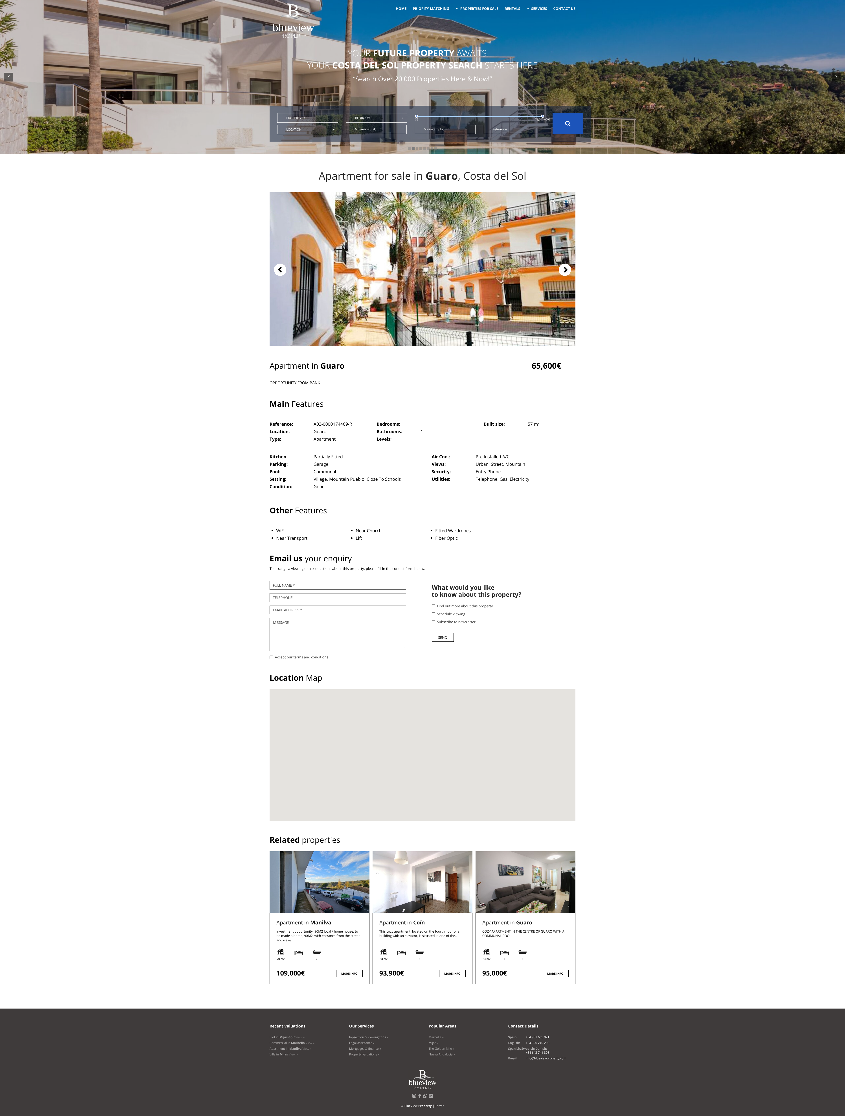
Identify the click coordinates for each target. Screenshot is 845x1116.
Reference (499, 129)
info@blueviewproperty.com (546, 1058)
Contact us (564, 8)
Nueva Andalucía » (442, 1054)
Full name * (284, 585)
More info (349, 974)
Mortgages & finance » (365, 1049)
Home (401, 8)
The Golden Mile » (441, 1049)
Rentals (512, 8)
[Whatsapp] (426, 1097)
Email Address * (287, 610)
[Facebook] (420, 1097)
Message (281, 622)
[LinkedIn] (431, 1097)
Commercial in (292, 1043)
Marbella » (436, 1037)
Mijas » (434, 1043)
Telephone (283, 597)
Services (539, 8)
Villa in (284, 1054)
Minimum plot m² (436, 129)
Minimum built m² (368, 129)
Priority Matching (431, 8)
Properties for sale (479, 8)
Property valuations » (364, 1054)
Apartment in (303, 922)
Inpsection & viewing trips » (368, 1037)
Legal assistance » (362, 1043)
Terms (439, 1106)
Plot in (287, 1037)
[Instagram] (415, 1097)
